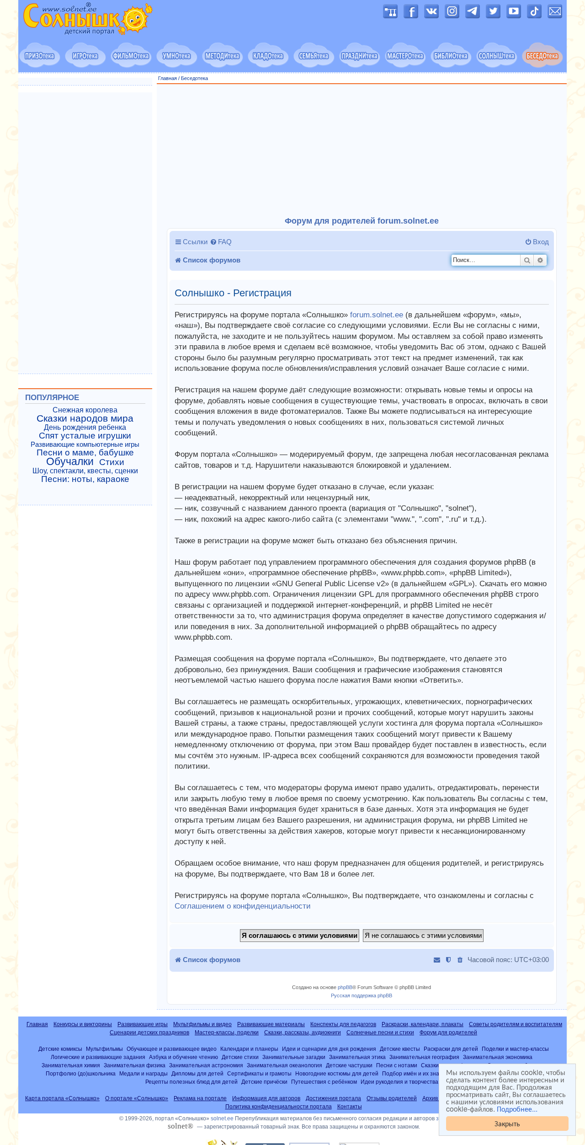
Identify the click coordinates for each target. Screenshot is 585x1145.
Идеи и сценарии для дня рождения (329, 1049)
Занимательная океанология (284, 1065)
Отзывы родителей (392, 1098)
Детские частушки (349, 1065)
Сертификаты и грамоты (259, 1073)
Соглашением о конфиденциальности (243, 906)
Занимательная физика (134, 1065)
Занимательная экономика (497, 1057)
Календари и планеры (249, 1049)
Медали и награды (143, 1073)
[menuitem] (221, 242)
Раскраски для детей (451, 1049)
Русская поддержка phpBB (361, 995)
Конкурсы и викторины (82, 1024)
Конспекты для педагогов (343, 1024)
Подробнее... (517, 1109)
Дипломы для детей (197, 1073)
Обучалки (70, 461)
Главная (167, 78)
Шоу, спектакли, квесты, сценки (85, 471)
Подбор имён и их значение (418, 1073)
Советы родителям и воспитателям (515, 1024)
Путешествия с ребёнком (324, 1082)
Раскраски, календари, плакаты (422, 1024)
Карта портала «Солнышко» (62, 1098)
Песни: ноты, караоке (85, 479)
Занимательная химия (71, 1065)
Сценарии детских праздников (149, 1032)
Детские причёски (264, 1082)
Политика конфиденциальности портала (278, 1106)
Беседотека (194, 78)
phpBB (345, 987)
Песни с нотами (396, 1065)
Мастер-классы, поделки (227, 1032)
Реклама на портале (200, 1098)
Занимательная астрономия (206, 1065)
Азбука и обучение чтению (183, 1057)
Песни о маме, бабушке (85, 453)
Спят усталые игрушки (85, 436)
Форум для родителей (448, 1032)
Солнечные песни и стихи (380, 1032)
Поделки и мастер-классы (515, 1049)
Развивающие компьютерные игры (85, 444)
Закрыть (507, 1123)
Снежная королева (85, 410)
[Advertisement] (362, 150)
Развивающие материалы (271, 1024)
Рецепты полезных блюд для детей (191, 1082)
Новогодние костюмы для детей (336, 1073)
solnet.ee (222, 1118)
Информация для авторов (266, 1098)
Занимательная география (424, 1057)
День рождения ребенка (85, 427)
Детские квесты (400, 1049)
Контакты (349, 1106)
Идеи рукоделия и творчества (399, 1082)
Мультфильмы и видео (202, 1024)
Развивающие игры (142, 1024)
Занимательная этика (357, 1057)
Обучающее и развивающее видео (172, 1049)
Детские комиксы (60, 1049)
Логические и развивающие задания (98, 1057)
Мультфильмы (104, 1049)
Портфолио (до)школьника (81, 1073)
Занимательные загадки (293, 1057)
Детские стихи (240, 1057)
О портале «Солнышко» (136, 1098)
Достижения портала (333, 1098)
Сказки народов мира (85, 418)
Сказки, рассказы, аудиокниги (302, 1032)
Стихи (111, 462)
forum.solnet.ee (376, 314)
